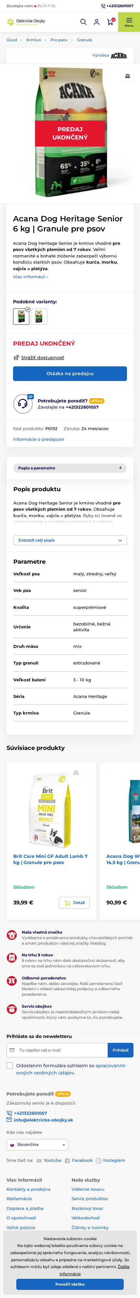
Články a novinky (90, 1227)
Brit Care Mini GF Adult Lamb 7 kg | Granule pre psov (50, 859)
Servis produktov (90, 1198)
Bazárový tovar (87, 1208)
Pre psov (59, 39)
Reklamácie (19, 1198)
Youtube (53, 1160)
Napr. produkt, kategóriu (49, 56)
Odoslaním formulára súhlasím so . (71, 1069)
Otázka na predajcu (70, 373)
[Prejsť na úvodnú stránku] (26, 22)
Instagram (114, 1160)
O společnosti (21, 1217)
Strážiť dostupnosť (42, 358)
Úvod (12, 39)
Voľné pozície (21, 1227)
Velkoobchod (86, 1217)
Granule (84, 39)
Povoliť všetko (70, 1284)
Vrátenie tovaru (88, 1189)
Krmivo (33, 39)
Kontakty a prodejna (28, 1189)
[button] (83, 22)
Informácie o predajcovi (38, 439)
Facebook (82, 1160)
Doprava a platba (25, 1208)
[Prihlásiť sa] (96, 22)
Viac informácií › (30, 276)
